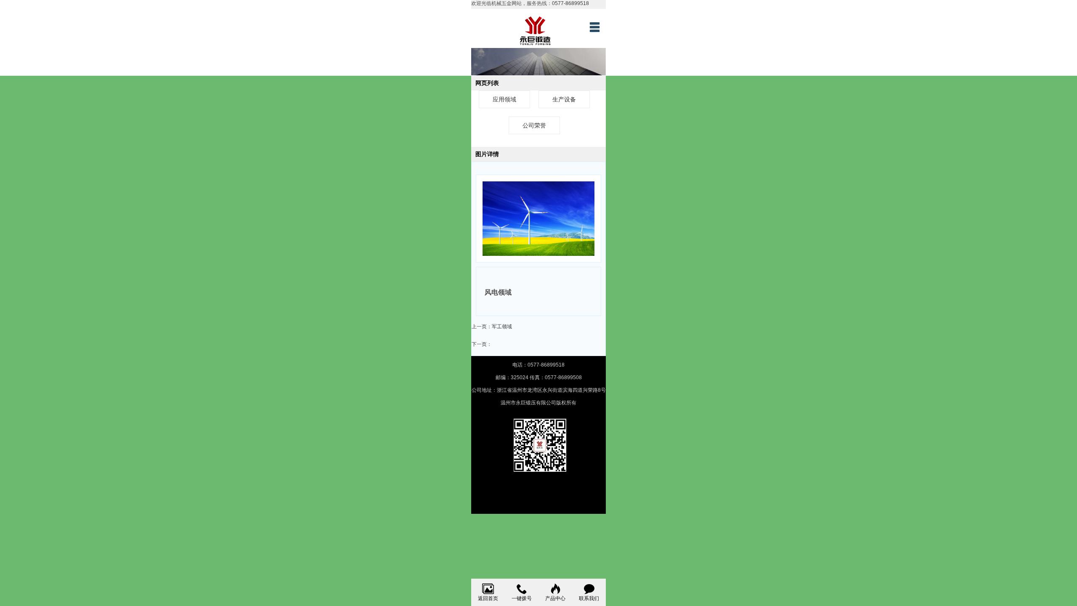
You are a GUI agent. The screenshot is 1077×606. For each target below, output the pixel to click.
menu (594, 27)
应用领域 (504, 99)
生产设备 (564, 99)
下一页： (482, 344)
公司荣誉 (534, 125)
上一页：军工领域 (492, 327)
